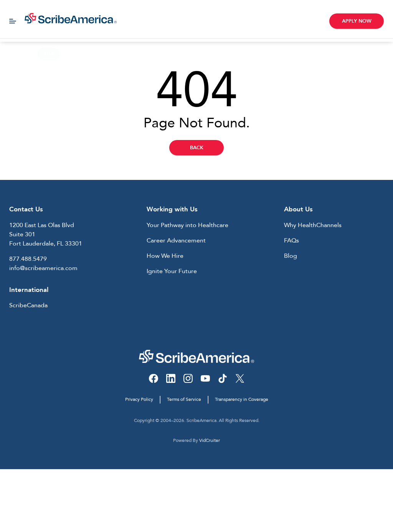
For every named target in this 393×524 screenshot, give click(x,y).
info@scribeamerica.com (43, 268)
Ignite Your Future (172, 271)
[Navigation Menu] (12, 21)
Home (14, 54)
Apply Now (357, 21)
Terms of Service (184, 399)
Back (196, 147)
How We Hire (165, 256)
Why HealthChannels (313, 225)
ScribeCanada (28, 305)
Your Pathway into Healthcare (187, 225)
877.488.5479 (28, 259)
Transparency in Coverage (241, 399)
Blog (290, 256)
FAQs (291, 240)
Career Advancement (176, 240)
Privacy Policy (139, 399)
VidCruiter (209, 440)
